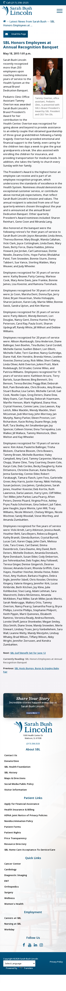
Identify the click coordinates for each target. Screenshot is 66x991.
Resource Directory (15, 843)
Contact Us (10, 755)
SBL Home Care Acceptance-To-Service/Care (29, 849)
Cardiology (10, 869)
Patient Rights (12, 832)
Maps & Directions (14, 778)
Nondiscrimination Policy (18, 821)
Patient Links (33, 798)
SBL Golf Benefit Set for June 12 (28, 652)
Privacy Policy (56, 961)
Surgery (8, 892)
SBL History (10, 772)
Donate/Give (11, 761)
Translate (28, 968)
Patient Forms (12, 826)
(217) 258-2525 (33, 743)
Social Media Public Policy (19, 783)
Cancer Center (12, 863)
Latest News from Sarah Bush (28, 21)
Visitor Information (15, 789)
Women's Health (13, 903)
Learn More (32, 713)
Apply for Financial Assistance (21, 803)
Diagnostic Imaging (15, 875)
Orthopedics (11, 886)
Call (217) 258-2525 (17, 2)
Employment (33, 912)
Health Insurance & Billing (19, 809)
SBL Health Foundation (17, 766)
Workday (9, 929)
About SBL (33, 749)
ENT (6, 880)
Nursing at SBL (12, 923)
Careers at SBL (12, 918)
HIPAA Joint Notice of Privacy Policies (25, 815)
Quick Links (33, 858)
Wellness (9, 898)
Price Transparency (15, 838)
